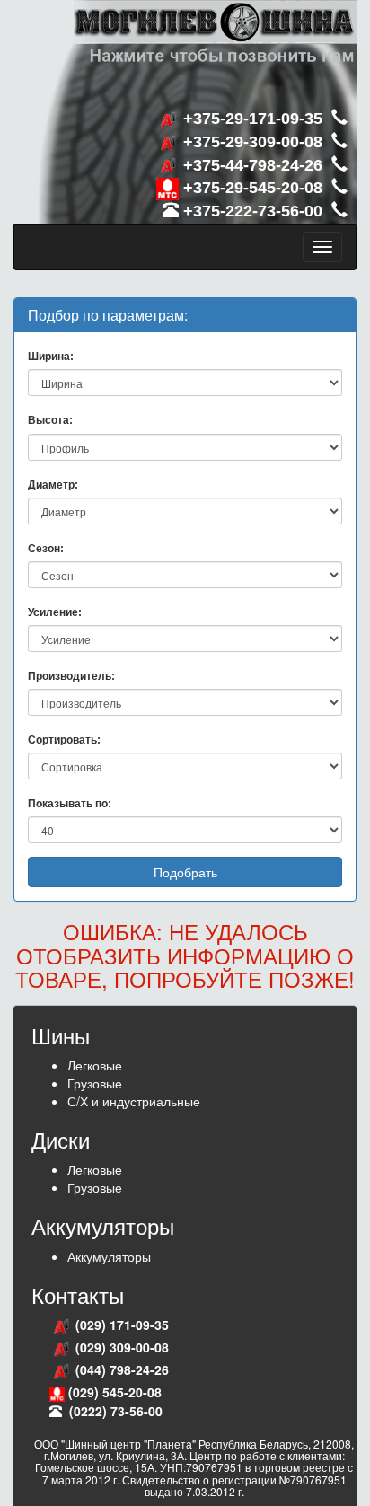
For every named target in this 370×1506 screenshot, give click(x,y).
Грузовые (94, 1083)
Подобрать (185, 872)
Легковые (94, 1065)
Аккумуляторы (109, 1256)
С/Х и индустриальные (133, 1101)
